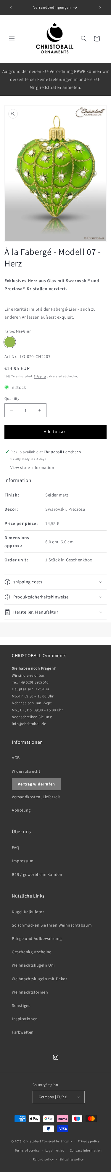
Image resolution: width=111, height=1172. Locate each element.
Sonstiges (21, 1005)
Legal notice (54, 1150)
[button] (11, 38)
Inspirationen (25, 1018)
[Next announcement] (100, 7)
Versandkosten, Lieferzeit (36, 796)
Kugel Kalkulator (28, 911)
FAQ (15, 847)
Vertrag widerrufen (36, 784)
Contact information (86, 1150)
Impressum (22, 860)
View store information (32, 467)
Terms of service (27, 1150)
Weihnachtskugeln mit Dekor (39, 978)
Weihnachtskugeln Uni (33, 965)
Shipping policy (71, 1159)
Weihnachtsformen (30, 992)
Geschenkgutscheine (32, 951)
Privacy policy (89, 1141)
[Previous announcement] (10, 7)
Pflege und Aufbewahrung (37, 938)
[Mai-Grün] (9, 342)
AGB (16, 757)
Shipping (40, 376)
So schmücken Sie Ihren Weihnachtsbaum (52, 925)
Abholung (21, 810)
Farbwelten (23, 1032)
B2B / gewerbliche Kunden (37, 874)
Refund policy (43, 1159)
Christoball (32, 1141)
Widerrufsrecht (26, 771)
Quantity (11, 398)
